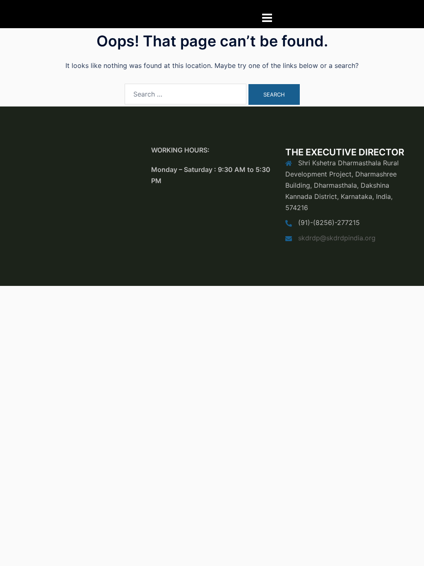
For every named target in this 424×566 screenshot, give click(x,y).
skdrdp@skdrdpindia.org (337, 238)
